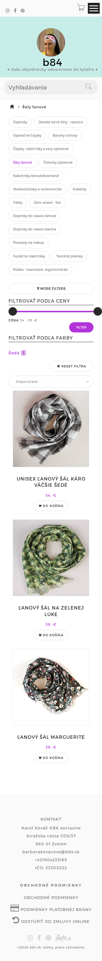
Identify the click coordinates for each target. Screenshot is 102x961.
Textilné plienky (69, 256)
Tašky (17, 202)
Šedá (16, 352)
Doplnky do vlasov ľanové (34, 216)
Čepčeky (20, 122)
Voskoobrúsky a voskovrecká (37, 189)
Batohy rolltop (65, 135)
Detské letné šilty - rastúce (61, 122)
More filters (52, 288)
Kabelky (79, 189)
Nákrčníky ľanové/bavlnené (36, 176)
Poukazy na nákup (28, 242)
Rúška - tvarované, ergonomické (40, 269)
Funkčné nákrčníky (29, 256)
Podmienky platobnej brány (55, 909)
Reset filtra (73, 366)
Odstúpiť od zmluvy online (55, 921)
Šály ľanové (22, 162)
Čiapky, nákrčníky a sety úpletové (41, 149)
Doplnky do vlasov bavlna (34, 229)
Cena (13, 320)
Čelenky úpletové (58, 162)
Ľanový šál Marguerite (51, 737)
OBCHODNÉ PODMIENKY (51, 897)
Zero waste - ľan (47, 202)
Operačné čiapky (27, 135)
